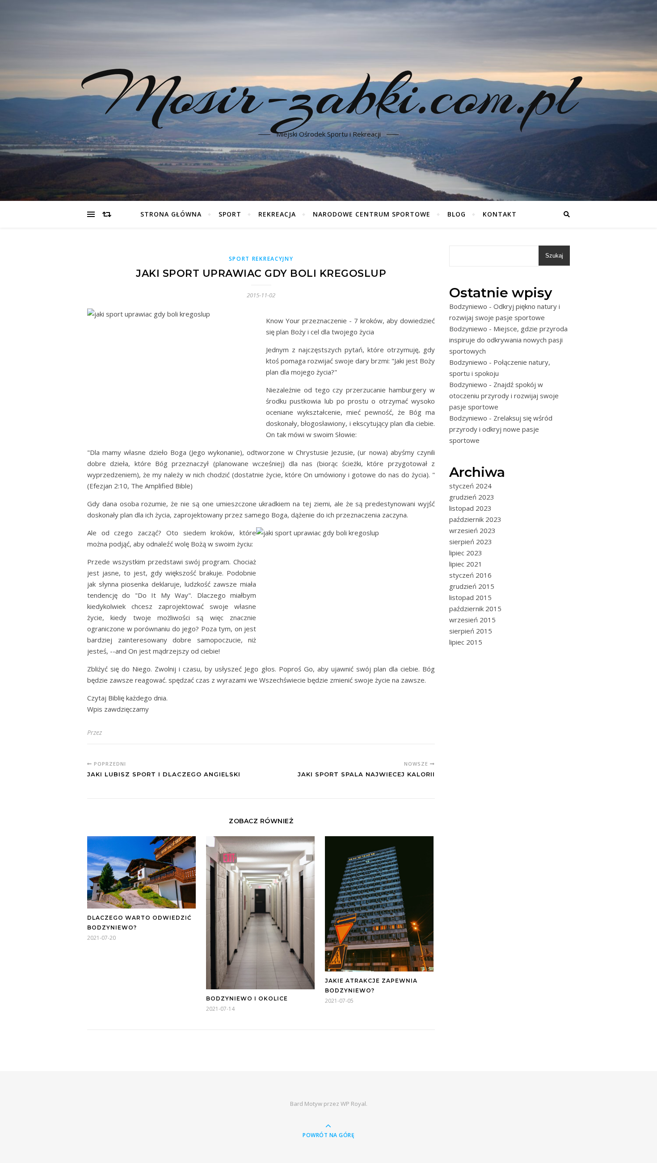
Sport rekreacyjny (261, 259)
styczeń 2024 (470, 485)
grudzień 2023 (471, 496)
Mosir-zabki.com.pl (328, 95)
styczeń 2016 (470, 575)
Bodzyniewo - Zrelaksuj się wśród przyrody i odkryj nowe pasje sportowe (500, 429)
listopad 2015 (470, 597)
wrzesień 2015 (472, 619)
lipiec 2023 (465, 552)
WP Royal (353, 1104)
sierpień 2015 (470, 630)
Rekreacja (277, 214)
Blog (456, 214)
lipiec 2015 (465, 642)
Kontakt (500, 214)
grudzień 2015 (471, 586)
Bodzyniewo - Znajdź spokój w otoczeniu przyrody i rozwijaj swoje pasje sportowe (504, 395)
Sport (230, 214)
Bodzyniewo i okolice (247, 998)
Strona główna (171, 214)
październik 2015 (475, 608)
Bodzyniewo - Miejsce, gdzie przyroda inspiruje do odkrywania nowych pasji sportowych (508, 339)
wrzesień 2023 (472, 530)
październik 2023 (475, 519)
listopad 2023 (470, 508)
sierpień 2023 (470, 541)
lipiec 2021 (465, 563)
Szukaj (554, 255)
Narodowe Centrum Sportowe (371, 214)
